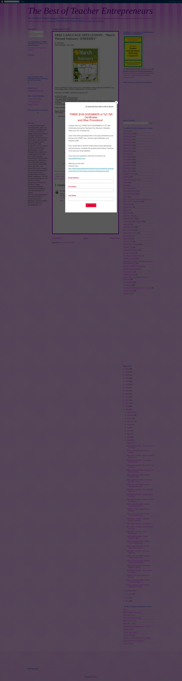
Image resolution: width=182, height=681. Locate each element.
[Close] (116, 102)
